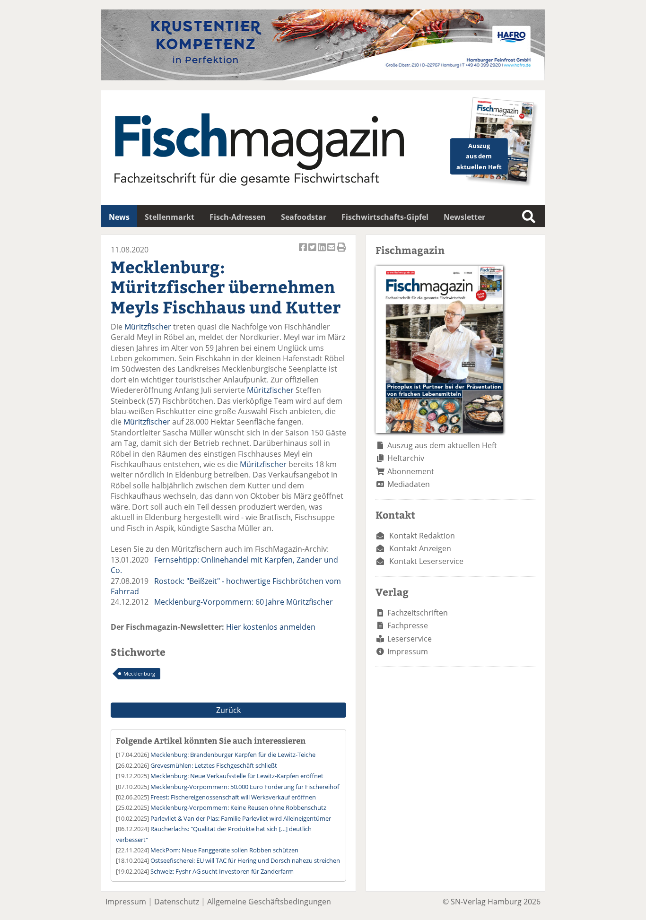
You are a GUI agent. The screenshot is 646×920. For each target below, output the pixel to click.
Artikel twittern (313, 252)
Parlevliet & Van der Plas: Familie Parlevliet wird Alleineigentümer (240, 818)
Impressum (407, 651)
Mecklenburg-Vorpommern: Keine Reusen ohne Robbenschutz (238, 807)
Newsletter (464, 217)
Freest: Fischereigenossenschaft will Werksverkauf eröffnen (233, 797)
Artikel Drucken (341, 252)
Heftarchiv (405, 458)
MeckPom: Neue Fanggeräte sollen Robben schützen (224, 850)
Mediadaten (408, 484)
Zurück (228, 710)
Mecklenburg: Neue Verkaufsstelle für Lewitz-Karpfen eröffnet (236, 776)
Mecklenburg (139, 673)
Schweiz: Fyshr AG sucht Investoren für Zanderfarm (222, 871)
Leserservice (409, 639)
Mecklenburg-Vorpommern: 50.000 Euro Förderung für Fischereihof (244, 786)
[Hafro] (323, 77)
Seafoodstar (303, 217)
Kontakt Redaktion (422, 535)
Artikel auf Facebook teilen (303, 252)
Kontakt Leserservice (426, 561)
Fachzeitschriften (417, 613)
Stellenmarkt (169, 217)
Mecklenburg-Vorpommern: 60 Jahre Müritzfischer (243, 602)
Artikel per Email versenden (332, 252)
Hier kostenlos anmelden (270, 627)
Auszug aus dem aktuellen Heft (442, 445)
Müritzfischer (147, 326)
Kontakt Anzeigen (420, 548)
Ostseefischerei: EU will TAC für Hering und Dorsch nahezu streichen (245, 860)
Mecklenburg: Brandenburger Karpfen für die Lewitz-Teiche (232, 754)
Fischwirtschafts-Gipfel (384, 217)
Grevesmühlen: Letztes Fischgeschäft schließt (213, 765)
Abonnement (410, 471)
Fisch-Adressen (238, 217)
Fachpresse (407, 625)
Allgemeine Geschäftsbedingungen (269, 901)
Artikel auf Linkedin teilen (322, 252)
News (119, 217)
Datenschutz (176, 901)
